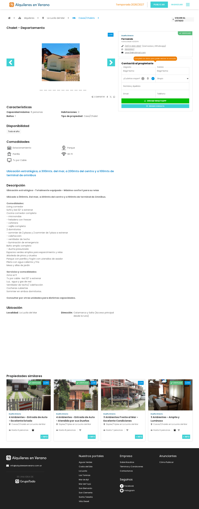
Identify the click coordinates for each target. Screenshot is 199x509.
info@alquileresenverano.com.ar (26, 465)
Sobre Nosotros (127, 462)
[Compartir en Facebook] (107, 96)
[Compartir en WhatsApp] (114, 96)
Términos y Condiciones (131, 466)
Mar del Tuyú (85, 484)
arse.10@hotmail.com (135, 52)
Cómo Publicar (166, 462)
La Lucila (83, 471)
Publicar (159, 4)
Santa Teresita (86, 497)
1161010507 (129, 49)
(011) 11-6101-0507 (133, 46)
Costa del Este (85, 466)
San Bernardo (85, 488)
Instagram (129, 490)
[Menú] (188, 5)
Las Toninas (84, 475)
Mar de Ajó (84, 479)
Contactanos (126, 471)
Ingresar (177, 4)
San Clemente (85, 492)
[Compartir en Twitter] (111, 96)
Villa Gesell (84, 501)
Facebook (129, 486)
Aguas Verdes (85, 462)
